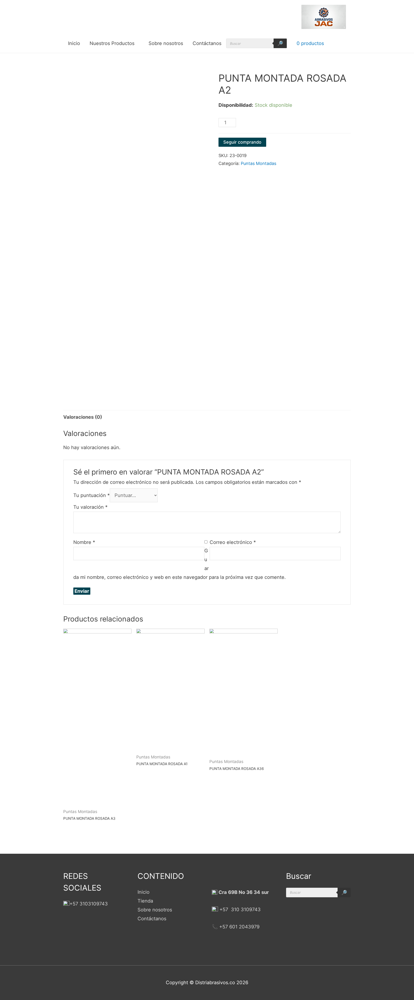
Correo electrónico (233, 542)
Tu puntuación (91, 495)
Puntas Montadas (258, 163)
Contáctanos (207, 43)
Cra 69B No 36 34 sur (243, 892)
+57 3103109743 (88, 904)
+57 (224, 909)
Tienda (145, 901)
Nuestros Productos (112, 43)
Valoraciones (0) (82, 417)
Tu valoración (90, 507)
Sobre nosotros (166, 43)
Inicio (74, 43)
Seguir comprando (242, 142)
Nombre (84, 542)
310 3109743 (245, 909)
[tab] (82, 417)
